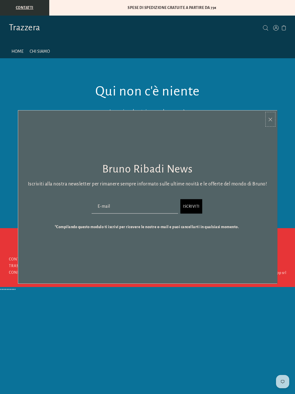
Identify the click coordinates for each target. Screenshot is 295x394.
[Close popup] (270, 119)
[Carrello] (284, 27)
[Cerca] (265, 28)
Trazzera (24, 27)
